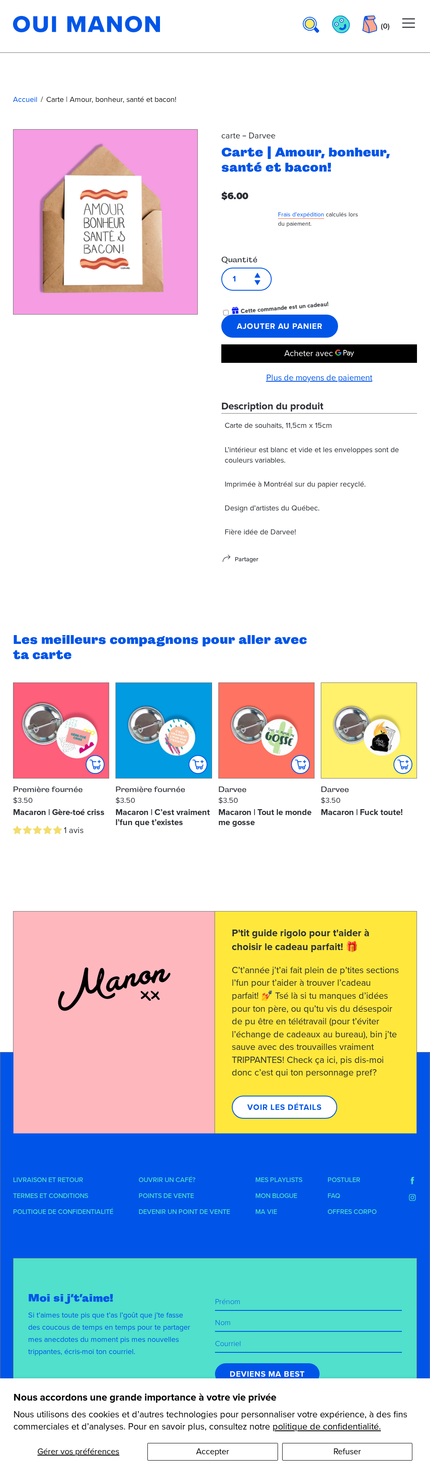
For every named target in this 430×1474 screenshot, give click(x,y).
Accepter (212, 1452)
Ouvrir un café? (167, 1180)
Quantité (239, 259)
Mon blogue (276, 1196)
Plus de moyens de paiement (319, 378)
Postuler (344, 1180)
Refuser (347, 1452)
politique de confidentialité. (327, 1426)
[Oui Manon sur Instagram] (412, 1197)
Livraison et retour (48, 1180)
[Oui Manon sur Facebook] (412, 1180)
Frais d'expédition (301, 214)
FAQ (334, 1196)
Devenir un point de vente (184, 1212)
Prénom (227, 1301)
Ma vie (266, 1212)
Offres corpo (352, 1212)
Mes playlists (278, 1180)
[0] (369, 24)
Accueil (25, 99)
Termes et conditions (50, 1196)
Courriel (228, 1343)
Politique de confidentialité (63, 1212)
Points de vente (166, 1196)
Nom (223, 1322)
